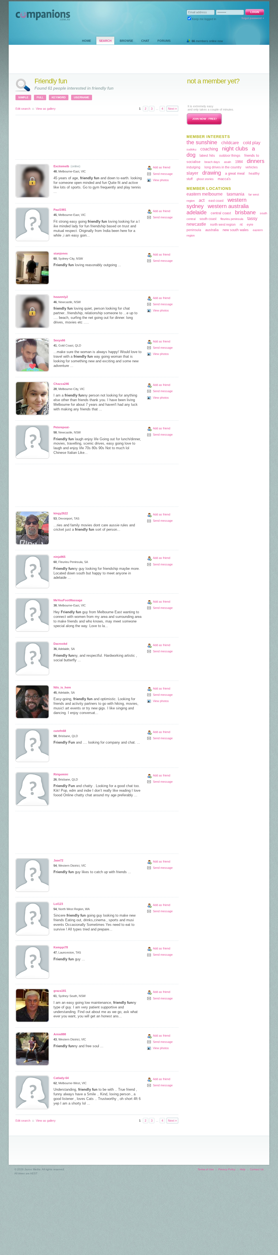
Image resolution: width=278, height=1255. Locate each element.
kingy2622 (60, 513)
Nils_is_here (62, 687)
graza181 (59, 990)
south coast (208, 219)
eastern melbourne (205, 194)
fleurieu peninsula (231, 219)
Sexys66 (59, 340)
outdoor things (229, 156)
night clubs (235, 149)
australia (212, 230)
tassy (252, 218)
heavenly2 (60, 296)
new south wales (236, 230)
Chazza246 (61, 383)
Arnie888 (59, 1034)
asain (227, 161)
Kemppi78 (60, 947)
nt (241, 224)
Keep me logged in (204, 19)
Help (242, 1169)
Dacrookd (60, 643)
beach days (212, 161)
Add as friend (161, 167)
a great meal (235, 173)
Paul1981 (59, 209)
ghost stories (205, 179)
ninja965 (59, 556)
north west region (223, 225)
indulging (193, 167)
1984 (239, 162)
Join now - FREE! (204, 118)
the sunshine (202, 142)
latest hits (207, 155)
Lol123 (58, 903)
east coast (215, 201)
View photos (161, 180)
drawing (211, 173)
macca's (224, 179)
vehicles (251, 167)
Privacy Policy (226, 1169)
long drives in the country (222, 167)
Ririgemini (60, 774)
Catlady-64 (61, 1078)
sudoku (191, 149)
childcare (230, 142)
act (201, 200)
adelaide (197, 212)
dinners (255, 161)
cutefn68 (59, 730)
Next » (172, 108)
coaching (209, 149)
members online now (207, 41)
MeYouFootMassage (67, 600)
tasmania (235, 194)
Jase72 (58, 860)
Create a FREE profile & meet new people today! (220, 94)
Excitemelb (61, 166)
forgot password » (253, 18)
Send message (163, 173)
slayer (192, 173)
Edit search (22, 108)
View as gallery (46, 108)
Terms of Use (206, 1169)
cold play (251, 142)
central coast (221, 213)
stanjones (60, 253)
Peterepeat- (61, 427)
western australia (228, 206)
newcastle (196, 224)
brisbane (245, 212)
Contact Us (257, 1169)
